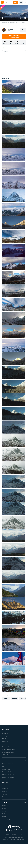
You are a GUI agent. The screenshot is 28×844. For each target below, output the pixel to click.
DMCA (3, 766)
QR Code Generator (7, 754)
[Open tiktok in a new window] (15, 829)
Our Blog (4, 793)
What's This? (16, 48)
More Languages (6, 818)
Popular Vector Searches (8, 771)
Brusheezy (5, 732)
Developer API (5, 746)
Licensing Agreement (7, 763)
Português (5, 810)
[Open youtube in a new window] (20, 829)
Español (4, 807)
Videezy (4, 738)
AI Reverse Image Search (8, 749)
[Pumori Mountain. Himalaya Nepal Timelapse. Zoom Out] (13, 208)
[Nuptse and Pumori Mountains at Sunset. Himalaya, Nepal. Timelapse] (13, 358)
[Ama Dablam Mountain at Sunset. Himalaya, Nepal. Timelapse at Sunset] (13, 331)
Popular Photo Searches (8, 774)
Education (4, 743)
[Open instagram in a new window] (8, 829)
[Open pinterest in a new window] (13, 829)
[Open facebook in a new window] (6, 829)
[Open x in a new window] (18, 829)
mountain (14, 698)
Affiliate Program (6, 768)
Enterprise (5, 740)
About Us (4, 791)
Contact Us (5, 788)
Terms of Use (5, 838)
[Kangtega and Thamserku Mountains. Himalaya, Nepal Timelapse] (13, 99)
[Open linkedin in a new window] (11, 829)
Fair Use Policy (20, 838)
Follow (23, 30)
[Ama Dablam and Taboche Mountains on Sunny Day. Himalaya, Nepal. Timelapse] (13, 86)
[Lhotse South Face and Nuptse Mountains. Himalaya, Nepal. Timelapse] (13, 235)
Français (4, 816)
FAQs (3, 785)
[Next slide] (22, 698)
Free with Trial (14, 36)
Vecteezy (4, 735)
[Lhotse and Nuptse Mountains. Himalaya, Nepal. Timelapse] (13, 290)
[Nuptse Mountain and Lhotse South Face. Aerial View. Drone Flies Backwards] (13, 671)
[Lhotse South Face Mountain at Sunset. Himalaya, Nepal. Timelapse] (13, 603)
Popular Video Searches (8, 776)
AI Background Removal (8, 751)
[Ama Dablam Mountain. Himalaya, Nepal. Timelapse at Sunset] (13, 317)
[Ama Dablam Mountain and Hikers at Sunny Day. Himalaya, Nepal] (13, 589)
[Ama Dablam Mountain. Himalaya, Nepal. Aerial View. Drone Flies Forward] (13, 576)
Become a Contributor (7, 796)
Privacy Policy (12, 838)
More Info (6, 51)
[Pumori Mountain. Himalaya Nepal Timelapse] (13, 195)
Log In (20, 2)
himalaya (6, 698)
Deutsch (4, 813)
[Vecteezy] (2, 2)
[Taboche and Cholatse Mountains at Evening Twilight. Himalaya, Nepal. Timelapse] (13, 249)
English (4, 805)
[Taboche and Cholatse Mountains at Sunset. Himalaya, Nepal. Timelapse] (13, 276)
